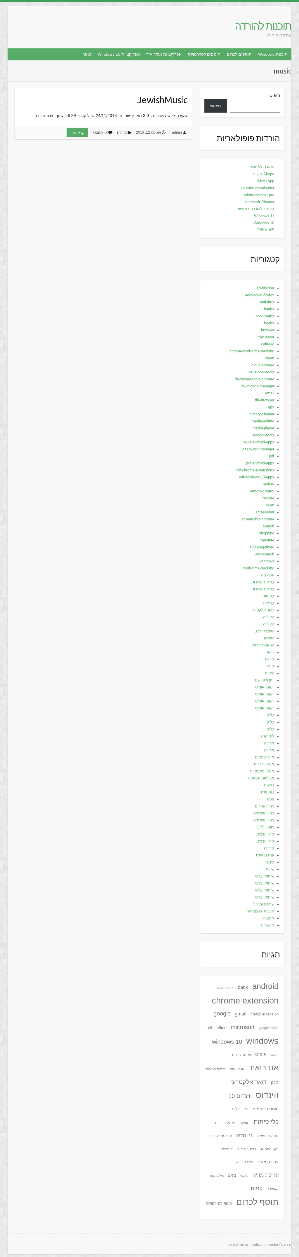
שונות (270, 869)
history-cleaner (261, 414)
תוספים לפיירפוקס (204, 54)
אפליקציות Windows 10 (119, 54)
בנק (275, 1082)
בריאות (268, 603)
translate (267, 540)
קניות (257, 1188)
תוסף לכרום (257, 1202)
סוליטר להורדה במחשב (255, 209)
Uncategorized (262, 547)
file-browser (264, 400)
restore (268, 498)
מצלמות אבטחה (261, 778)
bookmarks (264, 316)
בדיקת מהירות (262, 582)
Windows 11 (264, 216)
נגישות (269, 785)
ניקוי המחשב (269, 1149)
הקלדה (268, 617)
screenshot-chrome (258, 519)
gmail (240, 1014)
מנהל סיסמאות (262, 771)
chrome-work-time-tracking (252, 351)
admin (177, 132)
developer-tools (261, 372)
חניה (270, 666)
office (221, 1027)
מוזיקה (122, 132)
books (269, 323)
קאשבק (273, 1189)
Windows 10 (264, 223)
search (268, 526)
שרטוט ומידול (263, 904)
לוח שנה (267, 736)
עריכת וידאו (244, 1162)
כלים (270, 715)
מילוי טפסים (264, 757)
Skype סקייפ (263, 174)
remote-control (262, 491)
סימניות (227, 1149)
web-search (264, 554)
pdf (271, 456)
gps (271, 407)
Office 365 (265, 230)
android (265, 986)
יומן (246, 1109)
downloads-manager (257, 386)
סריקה (269, 848)
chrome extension (245, 1000)
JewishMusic (162, 100)
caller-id (267, 344)
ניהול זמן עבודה (220, 1136)
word (275, 1055)
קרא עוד (77, 132)
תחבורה (267, 918)
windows (267, 561)
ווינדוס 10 (240, 1095)
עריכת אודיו (265, 855)
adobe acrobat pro (259, 195)
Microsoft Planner (259, 202)
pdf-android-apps (260, 463)
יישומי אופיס (264, 687)
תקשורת (267, 925)
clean (269, 358)
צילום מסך (216, 1175)
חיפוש (275, 95)
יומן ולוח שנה (264, 680)
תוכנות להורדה (263, 26)
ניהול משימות (263, 813)
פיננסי (269, 862)
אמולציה (267, 575)
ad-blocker (265, 288)
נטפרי (86, 54)
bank (243, 987)
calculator (266, 337)
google (222, 1013)
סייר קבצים (265, 834)
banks (269, 309)
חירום (269, 659)
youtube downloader (257, 188)
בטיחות (268, 596)
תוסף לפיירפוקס (219, 1203)
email (269, 393)
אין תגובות (100, 132)
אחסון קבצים (241, 1055)
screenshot (264, 512)
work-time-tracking (258, 568)
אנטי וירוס (237, 1069)
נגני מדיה (267, 792)
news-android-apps (258, 442)
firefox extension (265, 1014)
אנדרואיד (263, 1067)
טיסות (269, 673)
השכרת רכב (264, 631)
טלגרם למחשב (262, 167)
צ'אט (232, 1175)
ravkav (268, 484)
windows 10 (227, 1041)
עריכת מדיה (266, 1175)
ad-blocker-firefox (259, 295)
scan (270, 505)
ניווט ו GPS (265, 827)
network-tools (263, 435)
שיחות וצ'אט (264, 876)
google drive (269, 1028)
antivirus (267, 302)
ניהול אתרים (264, 806)
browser (267, 330)
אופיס (261, 1054)
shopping (266, 533)
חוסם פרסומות (266, 1108)
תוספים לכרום (239, 54)
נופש (270, 799)
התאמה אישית (262, 645)
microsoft (243, 1027)
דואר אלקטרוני (262, 610)
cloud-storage (262, 365)
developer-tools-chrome (254, 379)
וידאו (270, 652)
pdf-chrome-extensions (255, 470)
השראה (268, 638)
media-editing (263, 421)
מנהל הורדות (264, 764)
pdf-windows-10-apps (256, 477)
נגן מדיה (244, 1135)
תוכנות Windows (273, 54)
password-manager (258, 449)
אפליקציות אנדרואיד (164, 54)
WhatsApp (265, 181)
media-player (263, 428)
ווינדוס (267, 1095)
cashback (225, 987)
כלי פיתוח (266, 1121)
